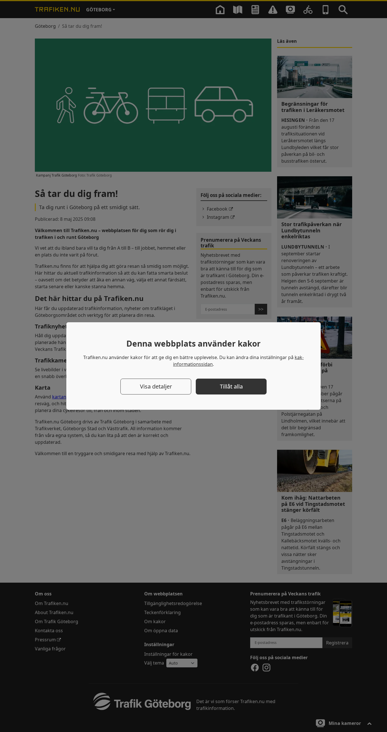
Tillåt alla (231, 386)
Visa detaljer (156, 386)
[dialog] (193, 366)
